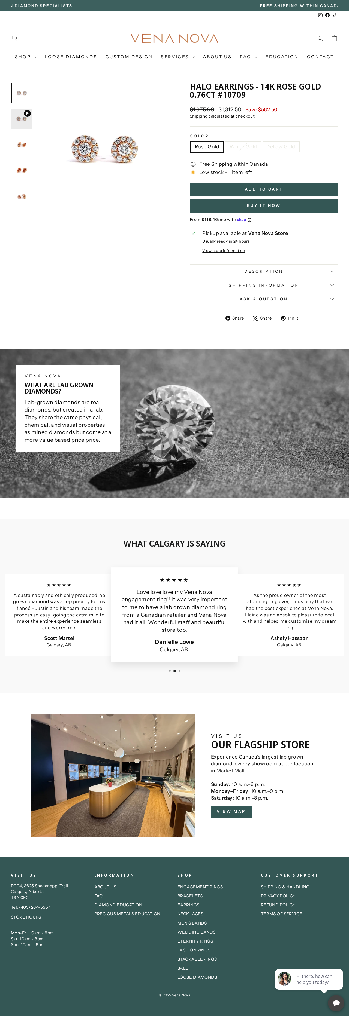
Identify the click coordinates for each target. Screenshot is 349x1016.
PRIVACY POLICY (278, 895)
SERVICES (176, 56)
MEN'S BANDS (192, 923)
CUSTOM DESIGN (129, 56)
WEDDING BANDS (196, 932)
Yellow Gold (281, 147)
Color (199, 136)
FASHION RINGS (193, 950)
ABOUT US (217, 56)
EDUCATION (282, 56)
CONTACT (320, 56)
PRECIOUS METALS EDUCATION (127, 913)
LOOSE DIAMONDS (71, 56)
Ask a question (264, 299)
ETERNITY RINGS (195, 941)
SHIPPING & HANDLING (285, 886)
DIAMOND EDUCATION (118, 904)
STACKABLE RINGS (197, 959)
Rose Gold (207, 147)
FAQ (246, 56)
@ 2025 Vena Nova (174, 995)
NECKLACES (190, 913)
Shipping (199, 116)
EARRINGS (188, 904)
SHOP (24, 56)
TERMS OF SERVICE (281, 913)
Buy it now (264, 205)
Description (264, 271)
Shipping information (264, 285)
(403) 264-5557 (34, 907)
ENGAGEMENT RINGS (200, 886)
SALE (183, 968)
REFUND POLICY (278, 904)
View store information (223, 250)
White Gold (243, 147)
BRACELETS (190, 895)
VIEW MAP (231, 811)
